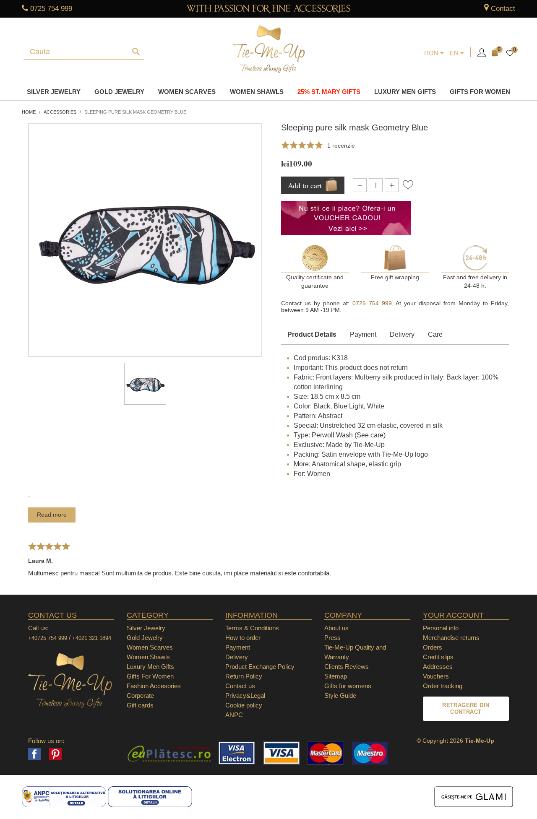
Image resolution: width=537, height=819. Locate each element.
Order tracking (442, 685)
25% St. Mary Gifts (328, 91)
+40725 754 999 (47, 638)
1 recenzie (341, 145)
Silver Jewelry (54, 91)
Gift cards (140, 705)
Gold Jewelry (119, 91)
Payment (363, 334)
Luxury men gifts (405, 91)
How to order (243, 637)
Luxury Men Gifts (150, 666)
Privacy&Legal (245, 695)
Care (435, 334)
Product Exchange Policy (260, 666)
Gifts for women (480, 91)
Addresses (438, 666)
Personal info (441, 628)
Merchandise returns (451, 637)
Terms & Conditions (252, 628)
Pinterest (55, 754)
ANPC (234, 714)
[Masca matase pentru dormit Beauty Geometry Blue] (145, 384)
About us (336, 628)
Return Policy (243, 676)
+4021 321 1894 (91, 638)
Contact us (240, 685)
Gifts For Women (150, 676)
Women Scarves (187, 91)
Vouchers (436, 676)
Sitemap (335, 676)
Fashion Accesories (154, 685)
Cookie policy (243, 705)
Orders (432, 647)
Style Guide (340, 695)
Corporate (140, 695)
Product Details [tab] (311, 334)
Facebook (34, 754)
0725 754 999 (51, 9)
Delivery (402, 334)
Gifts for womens (347, 685)
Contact (503, 9)
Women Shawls (257, 91)
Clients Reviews (346, 666)
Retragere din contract (465, 708)
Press (332, 637)
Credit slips (438, 656)
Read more (52, 514)
